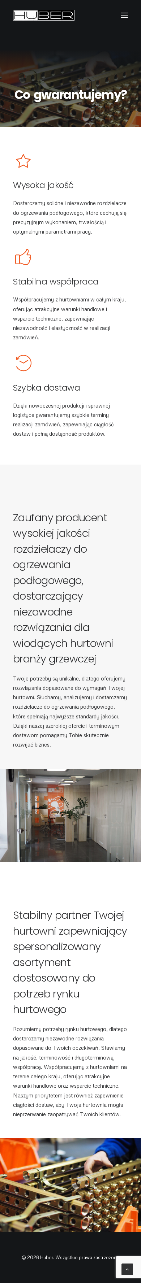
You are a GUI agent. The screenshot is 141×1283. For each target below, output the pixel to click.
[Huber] (43, 15)
